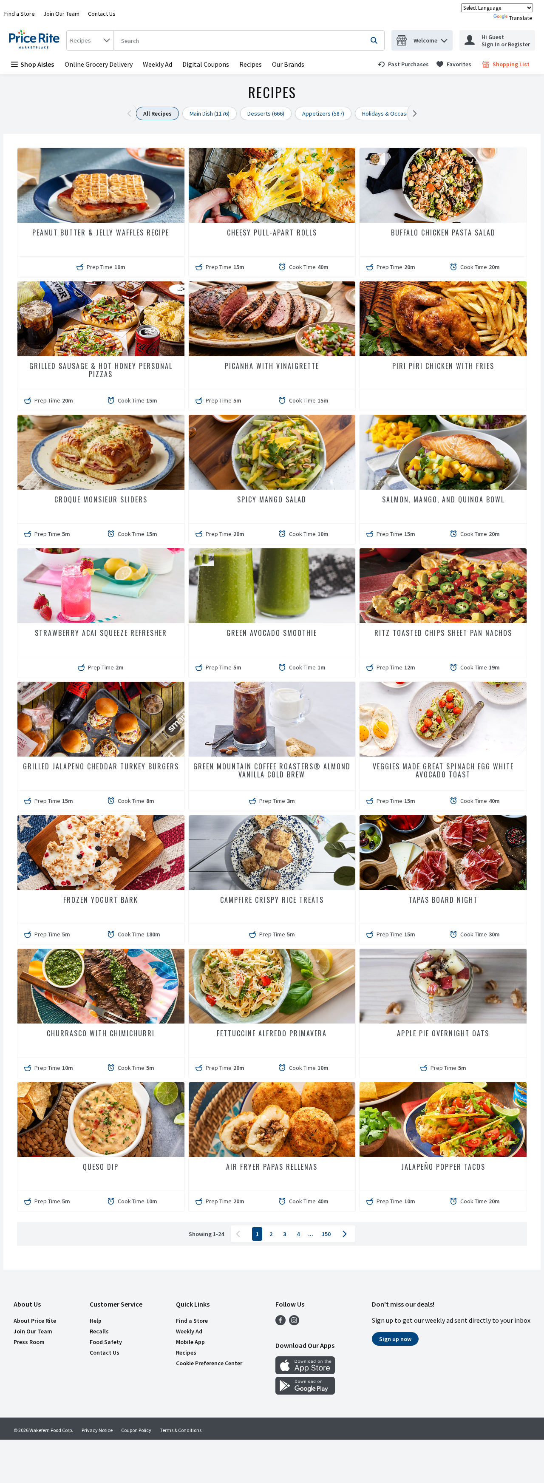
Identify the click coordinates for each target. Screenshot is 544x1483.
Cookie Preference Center (209, 1363)
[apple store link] (305, 1371)
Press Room (29, 1342)
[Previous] (131, 113)
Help (96, 1320)
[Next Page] (346, 1234)
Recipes (250, 64)
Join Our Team (61, 13)
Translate (521, 18)
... (310, 1234)
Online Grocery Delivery (99, 64)
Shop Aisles (37, 64)
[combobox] (90, 40)
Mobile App (190, 1342)
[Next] (413, 113)
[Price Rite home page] (36, 40)
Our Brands (288, 64)
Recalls (99, 1331)
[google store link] (305, 1392)
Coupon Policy (136, 1430)
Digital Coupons (205, 64)
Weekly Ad (157, 64)
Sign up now (395, 1339)
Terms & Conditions (180, 1430)
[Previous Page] (239, 1234)
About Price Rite (35, 1320)
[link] (403, 64)
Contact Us (102, 13)
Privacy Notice (97, 1430)
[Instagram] (294, 1323)
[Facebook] (280, 1323)
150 (326, 1234)
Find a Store (19, 13)
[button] (444, 38)
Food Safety (106, 1342)
